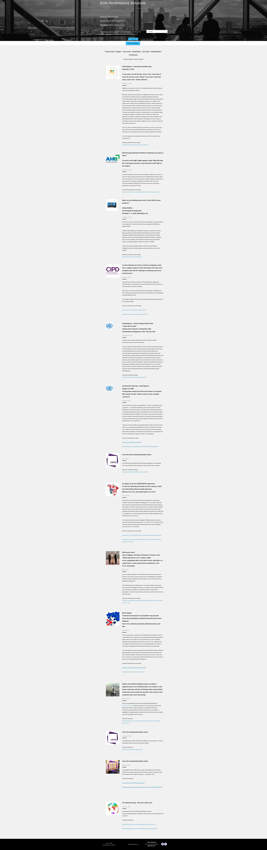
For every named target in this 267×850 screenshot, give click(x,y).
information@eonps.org (133, 844)
